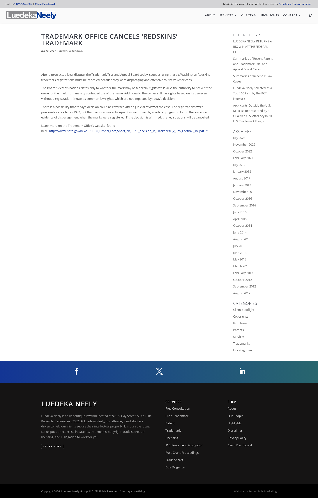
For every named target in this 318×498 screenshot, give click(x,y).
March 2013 (241, 266)
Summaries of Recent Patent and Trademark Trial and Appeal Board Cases (253, 64)
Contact (290, 15)
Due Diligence (175, 467)
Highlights (270, 15)
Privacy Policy (237, 438)
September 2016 (244, 205)
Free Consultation (177, 409)
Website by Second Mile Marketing (255, 491)
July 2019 (239, 165)
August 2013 (241, 239)
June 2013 (240, 253)
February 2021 (243, 158)
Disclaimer (235, 431)
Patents (238, 330)
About (210, 15)
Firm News (240, 323)
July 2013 (239, 246)
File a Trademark (176, 416)
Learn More (52, 446)
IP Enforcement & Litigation (184, 445)
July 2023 (239, 138)
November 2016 (244, 192)
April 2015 (240, 219)
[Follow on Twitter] (159, 371)
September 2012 (244, 286)
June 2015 (240, 212)
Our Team (249, 15)
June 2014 (240, 232)
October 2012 (242, 280)
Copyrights (240, 316)
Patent (170, 423)
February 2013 (243, 273)
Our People (235, 416)
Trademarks (76, 50)
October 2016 (242, 199)
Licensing (171, 438)
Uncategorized (243, 350)
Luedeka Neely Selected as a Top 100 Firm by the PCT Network (252, 93)
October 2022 (242, 151)
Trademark (173, 431)
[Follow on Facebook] (76, 371)
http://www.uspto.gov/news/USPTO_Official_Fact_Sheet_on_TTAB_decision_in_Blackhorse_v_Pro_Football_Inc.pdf (126, 131)
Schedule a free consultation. (295, 4)
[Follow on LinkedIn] (242, 371)
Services (226, 15)
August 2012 (241, 293)
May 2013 (239, 259)
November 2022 (244, 145)
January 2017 (242, 185)
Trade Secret (174, 460)
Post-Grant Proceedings (182, 453)
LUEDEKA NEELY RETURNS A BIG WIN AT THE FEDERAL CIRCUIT (252, 46)
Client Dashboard (45, 4)
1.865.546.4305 (23, 4)
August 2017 (241, 178)
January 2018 (242, 172)
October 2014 (242, 226)
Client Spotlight (243, 310)
